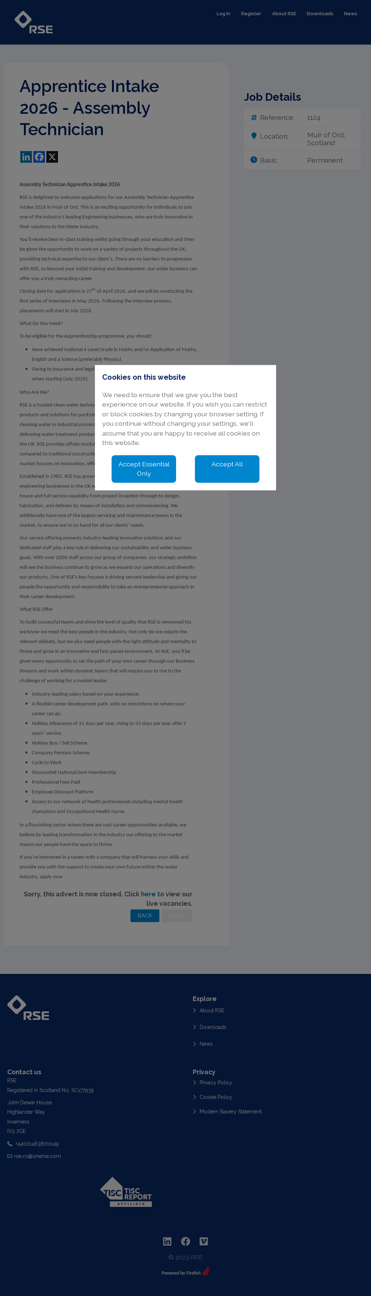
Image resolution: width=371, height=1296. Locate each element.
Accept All (227, 464)
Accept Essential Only (144, 468)
